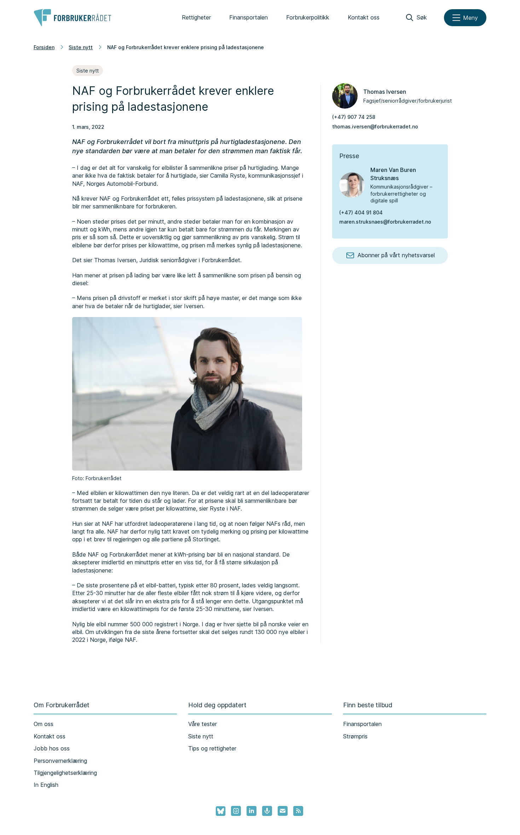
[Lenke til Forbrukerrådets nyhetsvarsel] (283, 811)
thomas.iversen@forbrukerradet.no (375, 126)
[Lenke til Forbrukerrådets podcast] (267, 811)
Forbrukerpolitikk (307, 17)
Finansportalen (248, 17)
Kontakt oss (364, 17)
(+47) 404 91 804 (361, 212)
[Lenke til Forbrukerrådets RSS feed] (298, 811)
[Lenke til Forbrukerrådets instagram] (236, 811)
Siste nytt (81, 47)
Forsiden (44, 47)
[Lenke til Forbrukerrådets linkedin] (251, 811)
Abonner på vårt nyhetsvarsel (396, 255)
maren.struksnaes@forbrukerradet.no (385, 222)
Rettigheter (196, 17)
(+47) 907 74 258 (353, 117)
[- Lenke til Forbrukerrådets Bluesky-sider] (218, 811)
